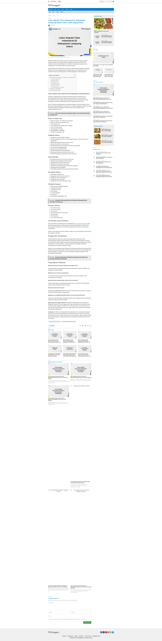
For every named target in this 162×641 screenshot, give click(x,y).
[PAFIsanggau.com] (54, 5)
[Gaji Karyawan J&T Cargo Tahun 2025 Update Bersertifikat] (103, 58)
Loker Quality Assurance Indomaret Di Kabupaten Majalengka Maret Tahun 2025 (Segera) (84, 341)
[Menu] (49, 1)
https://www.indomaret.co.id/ (80, 223)
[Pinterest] (106, 632)
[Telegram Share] (88, 326)
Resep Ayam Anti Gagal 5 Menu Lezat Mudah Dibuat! (107, 142)
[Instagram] (108, 632)
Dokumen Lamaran (55, 85)
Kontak (76, 636)
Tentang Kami (70, 636)
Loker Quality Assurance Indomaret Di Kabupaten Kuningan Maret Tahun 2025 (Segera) (69, 341)
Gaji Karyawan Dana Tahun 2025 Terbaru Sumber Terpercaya (108, 75)
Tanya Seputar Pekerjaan (55, 90)
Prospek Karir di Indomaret (55, 88)
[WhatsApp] (111, 632)
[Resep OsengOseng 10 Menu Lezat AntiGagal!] (103, 23)
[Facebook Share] (80, 326)
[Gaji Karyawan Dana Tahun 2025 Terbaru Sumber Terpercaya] (109, 70)
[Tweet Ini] (83, 326)
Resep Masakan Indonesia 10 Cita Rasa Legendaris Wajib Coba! (106, 136)
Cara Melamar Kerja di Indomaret (58, 87)
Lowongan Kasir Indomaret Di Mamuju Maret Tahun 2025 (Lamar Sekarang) (102, 121)
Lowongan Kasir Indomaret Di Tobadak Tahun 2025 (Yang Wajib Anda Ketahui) (54, 355)
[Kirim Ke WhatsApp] (90, 326)
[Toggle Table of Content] (73, 76)
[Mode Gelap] (113, 1)
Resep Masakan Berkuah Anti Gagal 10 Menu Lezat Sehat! (104, 158)
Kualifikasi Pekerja (55, 80)
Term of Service (88, 636)
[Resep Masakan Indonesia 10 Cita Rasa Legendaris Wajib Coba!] (97, 136)
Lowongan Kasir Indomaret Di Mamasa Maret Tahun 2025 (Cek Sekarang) (102, 117)
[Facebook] (101, 632)
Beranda (51, 9)
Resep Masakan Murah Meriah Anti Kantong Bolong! (103, 162)
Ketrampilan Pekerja (55, 83)
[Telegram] (113, 632)
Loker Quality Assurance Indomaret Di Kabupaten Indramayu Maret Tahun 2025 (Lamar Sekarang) (84, 355)
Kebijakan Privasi (96, 636)
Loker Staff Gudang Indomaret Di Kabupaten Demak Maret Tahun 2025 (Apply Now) (104, 176)
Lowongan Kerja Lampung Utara (68, 321)
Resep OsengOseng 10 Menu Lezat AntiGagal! (101, 32)
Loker (63, 9)
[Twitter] (104, 632)
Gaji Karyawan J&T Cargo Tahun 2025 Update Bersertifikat (103, 65)
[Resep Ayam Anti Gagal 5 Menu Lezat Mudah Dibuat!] (97, 142)
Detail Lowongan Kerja (56, 78)
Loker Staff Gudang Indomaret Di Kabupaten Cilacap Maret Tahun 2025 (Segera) (104, 171)
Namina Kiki (53, 24)
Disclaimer (81, 636)
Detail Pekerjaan (55, 81)
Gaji (55, 9)
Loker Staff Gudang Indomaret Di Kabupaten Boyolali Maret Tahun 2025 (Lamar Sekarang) (69, 355)
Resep (71, 9)
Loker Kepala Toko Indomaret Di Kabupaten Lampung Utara (62, 77)
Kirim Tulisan (53, 1)
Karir (59, 9)
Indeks (59, 1)
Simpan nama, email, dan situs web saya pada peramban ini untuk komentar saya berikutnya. (68, 619)
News (67, 9)
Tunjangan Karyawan (56, 84)
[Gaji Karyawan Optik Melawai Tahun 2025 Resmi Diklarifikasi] (98, 70)
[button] (110, 1)
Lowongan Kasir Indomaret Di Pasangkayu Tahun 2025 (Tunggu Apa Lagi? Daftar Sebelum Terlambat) (104, 167)
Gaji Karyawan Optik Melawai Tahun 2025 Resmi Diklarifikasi (97, 75)
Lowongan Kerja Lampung (54, 321)
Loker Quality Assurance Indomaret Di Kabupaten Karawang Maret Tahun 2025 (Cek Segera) (54, 341)
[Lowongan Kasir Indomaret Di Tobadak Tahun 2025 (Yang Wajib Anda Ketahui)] (55, 349)
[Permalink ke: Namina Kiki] (49, 25)
